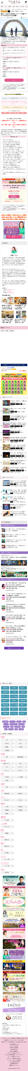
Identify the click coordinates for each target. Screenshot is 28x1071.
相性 (23, 112)
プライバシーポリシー (13, 1040)
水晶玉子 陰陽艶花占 (14, 1051)
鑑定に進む (14, 196)
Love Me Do (21, 724)
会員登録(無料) (7, 201)
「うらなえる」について (6, 1038)
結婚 (14, 6)
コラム (6, 6)
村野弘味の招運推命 (14, 1047)
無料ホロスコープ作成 (15, 430)
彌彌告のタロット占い (14, 1065)
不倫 (12, 726)
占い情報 (24, 484)
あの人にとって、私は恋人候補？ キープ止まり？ (13, 102)
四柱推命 (23, 463)
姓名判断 (12, 440)
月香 (7, 586)
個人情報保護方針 (13, 88)
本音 (22, 11)
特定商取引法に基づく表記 (21, 1038)
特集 (18, 432)
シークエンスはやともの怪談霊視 (14, 1060)
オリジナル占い (18, 640)
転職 (23, 726)
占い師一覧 (21, 1040)
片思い (17, 6)
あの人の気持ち (4, 11)
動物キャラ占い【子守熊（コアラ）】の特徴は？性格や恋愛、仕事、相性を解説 (17, 499)
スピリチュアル (16, 514)
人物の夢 (24, 485)
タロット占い (13, 448)
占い (9, 11)
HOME (2, 6)
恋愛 (13, 11)
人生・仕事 (22, 6)
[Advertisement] (14, 347)
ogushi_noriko (11, 292)
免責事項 (6, 1040)
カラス (12, 516)
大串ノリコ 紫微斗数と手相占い (14, 1058)
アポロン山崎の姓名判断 (14, 1061)
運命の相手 (17, 726)
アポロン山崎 (8, 629)
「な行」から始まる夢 (14, 485)
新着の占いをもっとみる (14, 648)
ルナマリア (8, 618)
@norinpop (9, 291)
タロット (12, 405)
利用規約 (23, 88)
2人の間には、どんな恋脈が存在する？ (13, 107)
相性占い (12, 426)
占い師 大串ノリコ (11, 289)
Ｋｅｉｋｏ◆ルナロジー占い (14, 1056)
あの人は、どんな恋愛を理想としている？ (13, 98)
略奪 (16, 729)
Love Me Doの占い (14, 1049)
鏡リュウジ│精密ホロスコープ (14, 1053)
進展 (15, 427)
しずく (7, 597)
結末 (16, 588)
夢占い (12, 484)
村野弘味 (11, 729)
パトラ (24, 457)
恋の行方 (18, 631)
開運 (17, 484)
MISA (7, 607)
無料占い (10, 6)
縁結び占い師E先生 (10, 640)
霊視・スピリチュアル (13, 586)
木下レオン (12, 721)
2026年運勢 (5, 721)
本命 (10, 588)
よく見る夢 (20, 485)
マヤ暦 (23, 419)
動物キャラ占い (22, 493)
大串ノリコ (25, 17)
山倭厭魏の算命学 (14, 1063)
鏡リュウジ (6, 726)
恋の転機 (14, 631)
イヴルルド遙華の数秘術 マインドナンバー (14, 1054)
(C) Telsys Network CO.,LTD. (14, 1068)
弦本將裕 (23, 411)
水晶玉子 (19, 721)
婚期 (6, 729)
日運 (24, 448)
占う (14, 80)
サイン (21, 484)
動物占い (12, 413)
